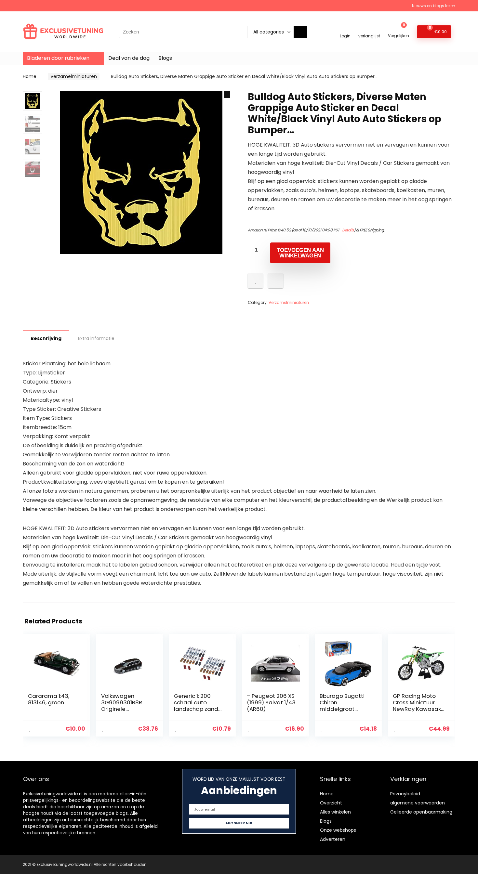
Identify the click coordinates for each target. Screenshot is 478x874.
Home (29, 76)
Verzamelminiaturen (73, 76)
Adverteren (332, 839)
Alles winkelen (335, 812)
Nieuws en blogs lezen (433, 5)
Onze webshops (338, 830)
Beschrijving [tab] (46, 338)
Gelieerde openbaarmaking (421, 812)
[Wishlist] (369, 28)
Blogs (165, 58)
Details (348, 230)
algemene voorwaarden (417, 803)
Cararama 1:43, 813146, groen (48, 699)
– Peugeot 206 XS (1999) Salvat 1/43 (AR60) (271, 702)
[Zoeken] (300, 32)
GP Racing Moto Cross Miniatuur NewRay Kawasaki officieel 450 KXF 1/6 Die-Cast (417, 709)
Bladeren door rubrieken (58, 58)
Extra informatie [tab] (96, 338)
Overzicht (331, 803)
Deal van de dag (129, 58)
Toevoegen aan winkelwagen (300, 253)
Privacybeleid (405, 793)
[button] (227, 94)
